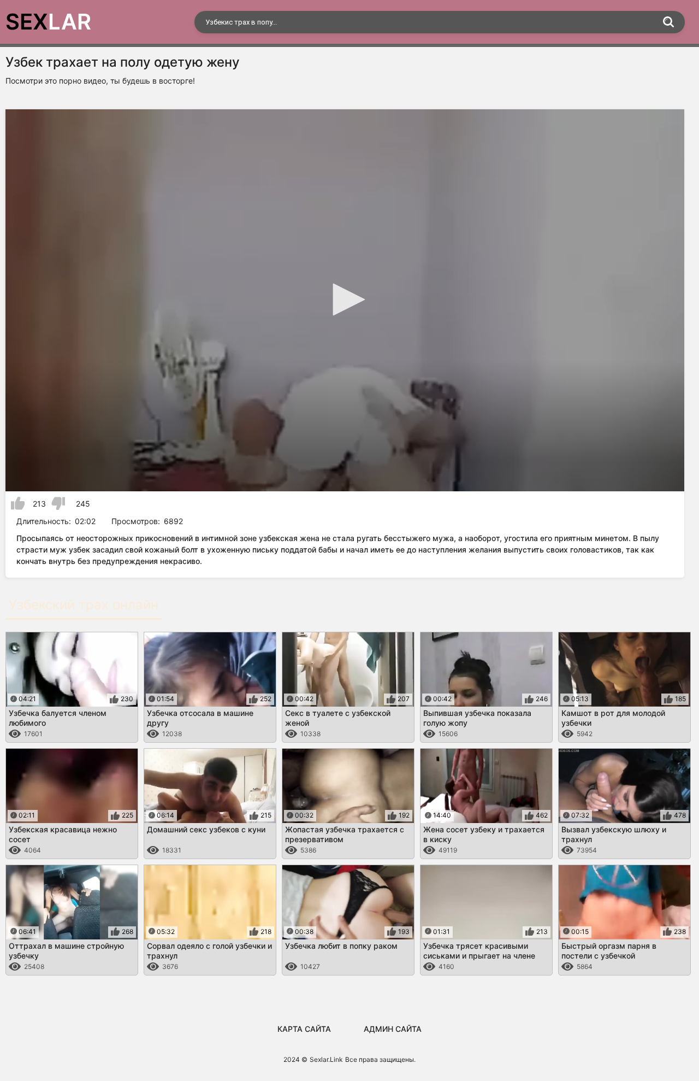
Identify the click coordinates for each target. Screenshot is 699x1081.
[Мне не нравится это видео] (58, 503)
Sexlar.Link (326, 1059)
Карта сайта (304, 1028)
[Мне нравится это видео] (18, 503)
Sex (48, 21)
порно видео (82, 80)
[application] (344, 300)
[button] (345, 299)
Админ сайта (393, 1028)
